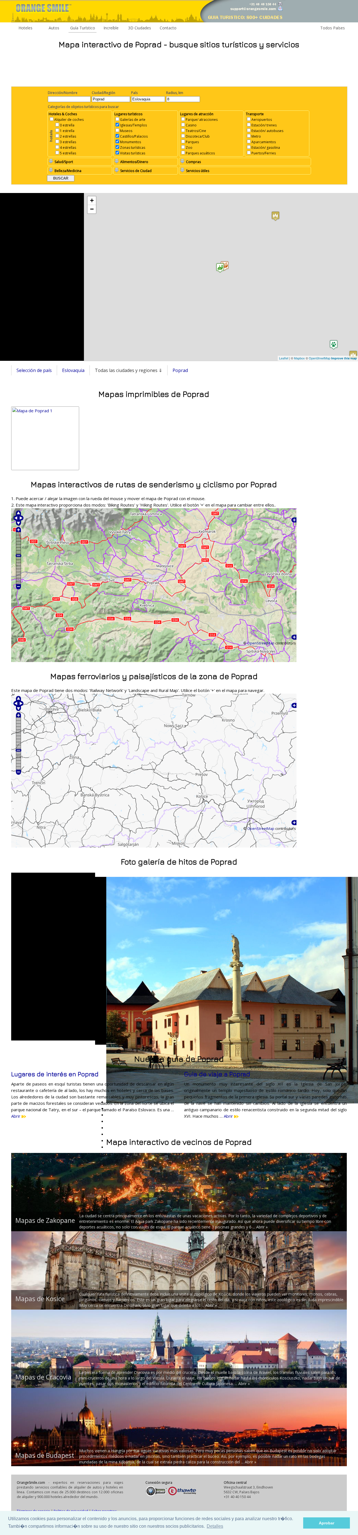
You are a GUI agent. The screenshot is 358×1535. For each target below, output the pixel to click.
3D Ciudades (139, 27)
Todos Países (332, 27)
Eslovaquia (73, 370)
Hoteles (25, 27)
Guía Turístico (82, 27)
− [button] (92, 209)
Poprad (180, 370)
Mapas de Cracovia (43, 1376)
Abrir (16, 1116)
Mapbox (299, 358)
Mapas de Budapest (44, 1455)
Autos (54, 27)
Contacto (168, 27)
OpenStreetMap (319, 358)
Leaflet (283, 358)
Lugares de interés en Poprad (54, 1074)
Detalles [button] (215, 1526)
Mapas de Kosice (40, 1298)
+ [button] (92, 200)
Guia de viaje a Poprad (217, 1074)
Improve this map (344, 358)
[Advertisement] (179, 67)
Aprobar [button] (326, 1523)
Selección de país (34, 370)
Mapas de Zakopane (45, 1220)
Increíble (111, 27)
